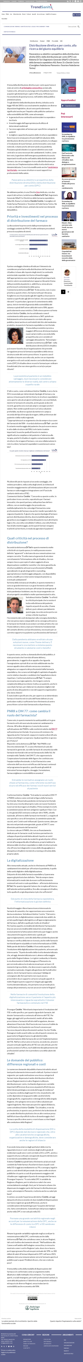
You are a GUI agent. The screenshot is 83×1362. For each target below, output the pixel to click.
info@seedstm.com (7, 1343)
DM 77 (54, 729)
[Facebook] (73, 1)
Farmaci (42, 41)
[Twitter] (70, 1)
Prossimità (55, 41)
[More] (68, 292)
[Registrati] (68, 86)
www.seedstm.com (6, 1341)
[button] (74, 26)
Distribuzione (34, 41)
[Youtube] (78, 1)
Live (38, 192)
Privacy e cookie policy (8, 1350)
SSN (61, 41)
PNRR (48, 41)
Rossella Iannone (35, 73)
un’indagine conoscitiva (31, 88)
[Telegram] (75, 1)
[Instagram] (80, 1)
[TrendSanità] (41, 7)
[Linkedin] (67, 1)
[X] (63, 292)
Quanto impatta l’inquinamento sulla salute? (65, 1321)
